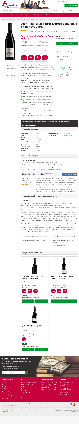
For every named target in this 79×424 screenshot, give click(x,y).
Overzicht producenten (27, 396)
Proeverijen (49, 15)
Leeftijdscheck (5, 405)
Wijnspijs (36, 15)
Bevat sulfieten (68, 135)
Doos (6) (72, 43)
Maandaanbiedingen (7, 395)
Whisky (22, 15)
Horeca (43, 15)
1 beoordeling (32, 31)
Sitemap (42, 403)
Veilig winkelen (28, 403)
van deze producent (35, 240)
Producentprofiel (63, 121)
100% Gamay (67, 133)
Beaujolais (26, 19)
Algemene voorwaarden (52, 403)
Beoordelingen (52, 121)
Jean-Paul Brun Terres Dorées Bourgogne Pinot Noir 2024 (33, 326)
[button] (24, 58)
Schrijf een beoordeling (44, 31)
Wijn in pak (5, 398)
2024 (37, 145)
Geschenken (29, 15)
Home (3, 15)
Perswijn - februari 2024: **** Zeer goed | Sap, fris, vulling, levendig (44, 169)
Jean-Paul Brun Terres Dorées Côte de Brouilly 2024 (33, 277)
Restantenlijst (25, 390)
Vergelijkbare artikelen (29, 125)
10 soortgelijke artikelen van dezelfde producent (63, 31)
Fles (61, 43)
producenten (59, 245)
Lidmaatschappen (26, 398)
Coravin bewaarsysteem (28, 394)
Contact (4, 382)
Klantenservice (74, 1)
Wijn (17, 15)
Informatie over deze (35, 236)
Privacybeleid (14, 405)
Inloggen (67, 1)
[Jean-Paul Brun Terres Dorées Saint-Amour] (64, 266)
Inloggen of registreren (7, 403)
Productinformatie (27, 121)
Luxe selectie (5, 397)
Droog (38, 137)
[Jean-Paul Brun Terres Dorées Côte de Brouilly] (35, 266)
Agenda (4, 386)
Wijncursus (5, 388)
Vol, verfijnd (26, 281)
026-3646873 (61, 1)
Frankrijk (20, 19)
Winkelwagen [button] (71, 5)
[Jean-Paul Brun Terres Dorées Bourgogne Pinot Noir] (35, 314)
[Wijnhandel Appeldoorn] (9, 4)
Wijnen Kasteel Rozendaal (28, 382)
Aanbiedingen (11, 15)
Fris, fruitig (25, 330)
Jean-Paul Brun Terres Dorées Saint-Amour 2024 (62, 277)
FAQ (3, 384)
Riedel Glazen (25, 388)
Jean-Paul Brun (40, 143)
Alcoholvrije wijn (25, 392)
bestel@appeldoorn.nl (66, 394)
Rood (32, 19)
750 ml (38, 148)
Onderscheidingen (40, 121)
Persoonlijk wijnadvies (27, 384)
